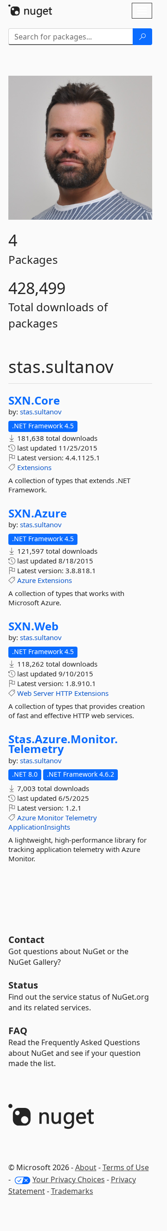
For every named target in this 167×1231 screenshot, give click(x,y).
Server (43, 693)
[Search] (142, 36)
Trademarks (72, 1191)
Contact (26, 939)
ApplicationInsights (39, 827)
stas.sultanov (41, 411)
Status (23, 985)
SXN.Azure (37, 513)
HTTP (64, 693)
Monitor (51, 817)
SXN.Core (34, 400)
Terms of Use (126, 1167)
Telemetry (81, 817)
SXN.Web (33, 626)
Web (24, 693)
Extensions (34, 467)
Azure (26, 580)
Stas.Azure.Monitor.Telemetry (63, 744)
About (85, 1167)
